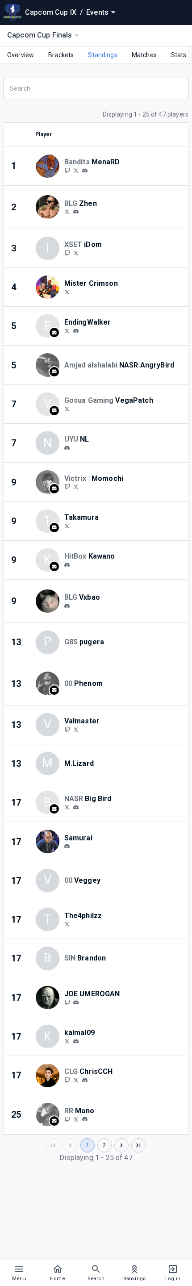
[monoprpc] (85, 1119)
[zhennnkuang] (67, 211)
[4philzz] (67, 923)
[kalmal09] (67, 1040)
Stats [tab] (179, 54)
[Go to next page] (121, 1145)
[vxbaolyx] (67, 606)
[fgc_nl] (67, 448)
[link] (85, 170)
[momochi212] (76, 486)
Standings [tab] (102, 54)
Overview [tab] (20, 54)
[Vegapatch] (67, 408)
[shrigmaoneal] (76, 1002)
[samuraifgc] (67, 846)
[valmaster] (67, 729)
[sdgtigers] (76, 170)
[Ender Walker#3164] (76, 331)
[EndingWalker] (67, 330)
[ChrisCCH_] (76, 1079)
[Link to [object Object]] (49, 166)
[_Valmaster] (76, 729)
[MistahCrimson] (67, 291)
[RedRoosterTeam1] (76, 1119)
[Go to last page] (138, 1145)
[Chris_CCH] (67, 1079)
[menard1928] (85, 170)
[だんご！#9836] (67, 565)
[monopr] (67, 1119)
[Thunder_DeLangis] (67, 1002)
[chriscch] (85, 1080)
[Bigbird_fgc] (67, 806)
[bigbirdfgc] (76, 807)
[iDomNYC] (76, 252)
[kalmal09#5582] (76, 1041)
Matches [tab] (144, 54)
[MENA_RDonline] (67, 170)
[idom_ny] (67, 252)
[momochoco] (67, 486)
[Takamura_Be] (67, 525)
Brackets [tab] (61, 54)
